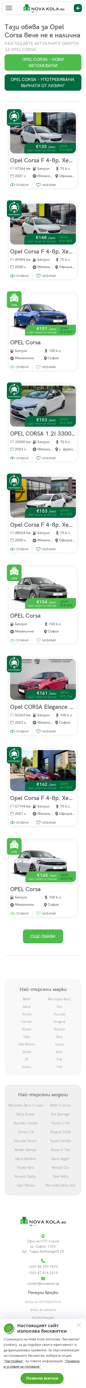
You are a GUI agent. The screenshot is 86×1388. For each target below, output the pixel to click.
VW (59, 1067)
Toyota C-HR (60, 1123)
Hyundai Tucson (25, 1141)
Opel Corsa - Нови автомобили (43, 62)
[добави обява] (78, 8)
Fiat (59, 1059)
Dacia (27, 1007)
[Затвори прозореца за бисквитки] (78, 1324)
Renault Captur (25, 1176)
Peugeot (59, 1022)
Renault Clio (60, 1168)
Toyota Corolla (60, 1141)
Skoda (26, 1052)
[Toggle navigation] (9, 8)
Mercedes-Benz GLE (60, 1185)
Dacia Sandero (25, 1159)
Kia (59, 1007)
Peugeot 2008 (60, 1132)
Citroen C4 (25, 1132)
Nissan (26, 1029)
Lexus (59, 1044)
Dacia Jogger (60, 1159)
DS (27, 1059)
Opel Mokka (25, 1185)
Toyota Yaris (25, 1168)
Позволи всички (42, 1378)
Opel (26, 1037)
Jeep (59, 1037)
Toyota (26, 1014)
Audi (59, 1052)
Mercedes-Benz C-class (25, 1105)
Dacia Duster (25, 1114)
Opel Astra (60, 1176)
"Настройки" (13, 1361)
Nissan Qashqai (25, 1150)
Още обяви (43, 936)
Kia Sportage (60, 1114)
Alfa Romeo (26, 1044)
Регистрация (43, 1318)
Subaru (27, 1067)
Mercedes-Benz (59, 999)
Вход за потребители (43, 1302)
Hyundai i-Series (25, 1123)
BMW (27, 999)
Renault (59, 1029)
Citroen (26, 1022)
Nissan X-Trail (60, 1150)
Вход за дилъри (43, 1310)
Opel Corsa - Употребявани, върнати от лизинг (43, 82)
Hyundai (59, 1014)
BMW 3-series (60, 1105)
